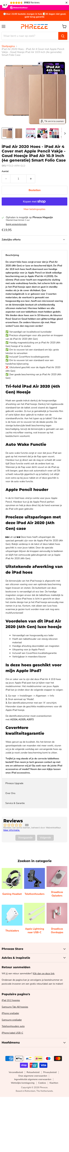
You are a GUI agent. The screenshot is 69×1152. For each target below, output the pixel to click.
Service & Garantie (15, 803)
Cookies (42, 1082)
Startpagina (8, 46)
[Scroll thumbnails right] (64, 133)
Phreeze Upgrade (14, 783)
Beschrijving (12, 255)
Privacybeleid (50, 1072)
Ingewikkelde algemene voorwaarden (32, 1079)
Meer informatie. (11, 830)
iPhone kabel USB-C (12, 1032)
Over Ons (10, 793)
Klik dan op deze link (43, 973)
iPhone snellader (10, 1013)
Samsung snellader (12, 1019)
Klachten (54, 1082)
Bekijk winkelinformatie (16, 224)
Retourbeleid (33, 1072)
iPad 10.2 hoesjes (11, 1000)
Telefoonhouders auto (13, 1026)
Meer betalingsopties (34, 209)
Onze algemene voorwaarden (32, 1075)
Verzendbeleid (16, 1072)
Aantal (5, 171)
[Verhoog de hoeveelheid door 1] (31, 178)
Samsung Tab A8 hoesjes (15, 1006)
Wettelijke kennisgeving (22, 1082)
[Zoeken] (62, 36)
